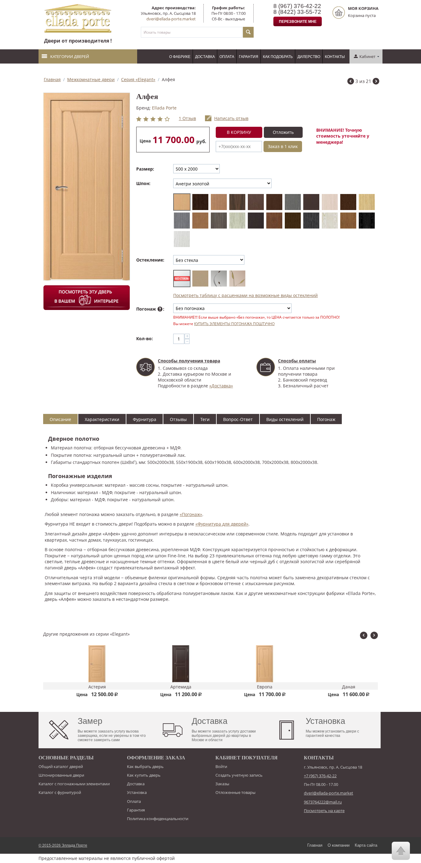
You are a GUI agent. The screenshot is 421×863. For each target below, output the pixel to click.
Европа (252, 687)
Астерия (85, 687)
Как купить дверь (144, 775)
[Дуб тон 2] (200, 220)
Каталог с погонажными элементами (74, 784)
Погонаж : (150, 309)
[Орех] (274, 220)
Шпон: (143, 183)
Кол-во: (144, 338)
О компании (338, 845)
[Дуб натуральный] (348, 220)
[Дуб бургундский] (348, 202)
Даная (336, 687)
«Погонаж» (191, 514)
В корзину (239, 132)
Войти (221, 766)
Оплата (226, 57)
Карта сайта (366, 845)
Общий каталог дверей (61, 766)
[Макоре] (255, 220)
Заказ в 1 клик (283, 146)
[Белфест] (292, 202)
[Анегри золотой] (181, 202)
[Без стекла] (181, 278)
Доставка (205, 57)
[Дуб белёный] (329, 202)
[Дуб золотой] (366, 202)
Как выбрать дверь (145, 766)
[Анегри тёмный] (274, 202)
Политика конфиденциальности (157, 818)
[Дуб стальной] (181, 220)
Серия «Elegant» (138, 79)
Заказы (222, 784)
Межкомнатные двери (91, 79)
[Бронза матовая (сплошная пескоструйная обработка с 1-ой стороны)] (200, 278)
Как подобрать (278, 57)
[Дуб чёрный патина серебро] (366, 220)
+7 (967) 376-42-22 (320, 775)
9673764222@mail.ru (323, 802)
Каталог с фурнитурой (60, 792)
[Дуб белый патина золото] (329, 220)
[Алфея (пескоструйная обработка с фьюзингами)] (218, 278)
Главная (52, 79)
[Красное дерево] (200, 202)
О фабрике (179, 57)
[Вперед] (376, 82)
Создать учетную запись (239, 775)
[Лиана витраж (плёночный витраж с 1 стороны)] (237, 278)
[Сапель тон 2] (292, 220)
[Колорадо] (218, 220)
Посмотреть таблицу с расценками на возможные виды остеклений (245, 295)
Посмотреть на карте (324, 810)
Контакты (335, 57)
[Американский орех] (237, 202)
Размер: (145, 169)
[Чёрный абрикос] (311, 220)
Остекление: (150, 260)
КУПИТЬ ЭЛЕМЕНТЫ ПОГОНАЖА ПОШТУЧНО (234, 323)
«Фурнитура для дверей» (221, 524)
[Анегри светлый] (218, 202)
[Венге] (311, 202)
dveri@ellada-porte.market (171, 19)
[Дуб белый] (181, 239)
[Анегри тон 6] (255, 202)
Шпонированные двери (61, 775)
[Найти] (248, 32)
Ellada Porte (164, 108)
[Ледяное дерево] (237, 220)
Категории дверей (69, 56)
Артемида (168, 687)
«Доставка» (221, 386)
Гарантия (248, 57)
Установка (137, 792)
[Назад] (350, 82)
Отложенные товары (235, 792)
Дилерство (308, 57)
